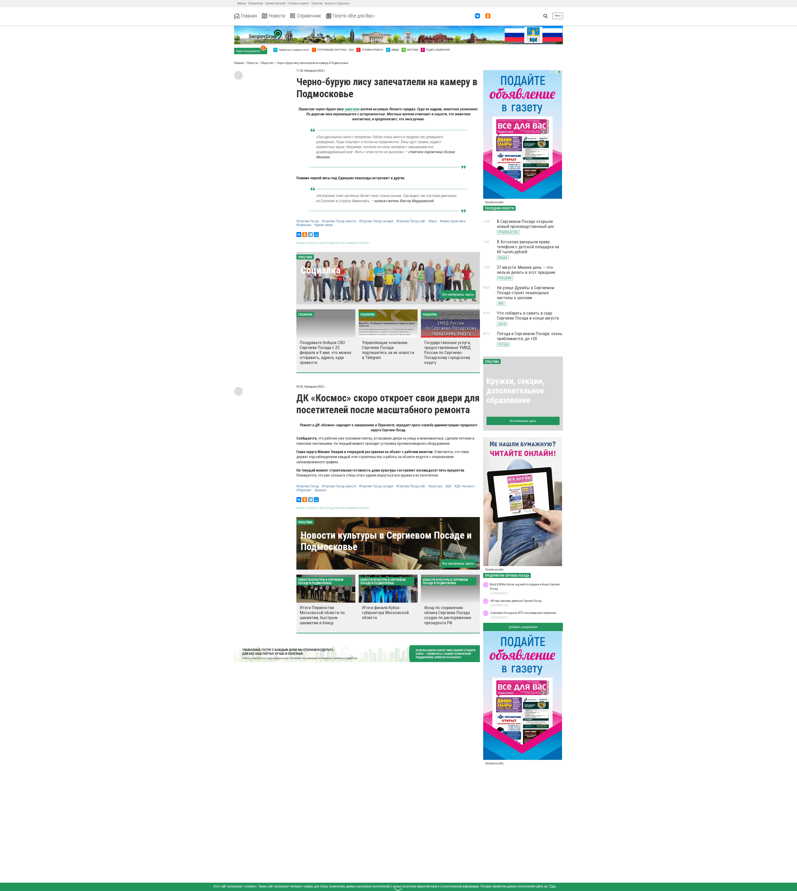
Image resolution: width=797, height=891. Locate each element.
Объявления (255, 3)
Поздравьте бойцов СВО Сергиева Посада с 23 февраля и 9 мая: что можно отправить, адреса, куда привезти (325, 352)
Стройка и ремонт (298, 3)
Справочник (309, 16)
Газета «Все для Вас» (354, 16)
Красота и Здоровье (337, 3)
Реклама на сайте (494, 202)
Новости (277, 16)
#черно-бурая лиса (452, 221)
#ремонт (320, 490)
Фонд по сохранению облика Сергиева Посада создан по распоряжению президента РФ (447, 615)
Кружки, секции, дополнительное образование (515, 390)
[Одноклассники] (304, 234)
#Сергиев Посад (307, 221)
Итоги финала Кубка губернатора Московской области (385, 612)
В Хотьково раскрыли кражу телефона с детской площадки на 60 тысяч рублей (528, 246)
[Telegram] (310, 234)
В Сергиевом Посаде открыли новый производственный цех (525, 224)
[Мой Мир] (316, 234)
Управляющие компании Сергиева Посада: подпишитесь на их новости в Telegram (388, 350)
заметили (351, 109)
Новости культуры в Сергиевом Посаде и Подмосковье (386, 541)
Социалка (321, 270)
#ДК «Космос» (465, 486)
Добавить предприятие (523, 627)
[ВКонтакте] (298, 234)
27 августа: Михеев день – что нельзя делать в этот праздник (526, 270)
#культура (435, 486)
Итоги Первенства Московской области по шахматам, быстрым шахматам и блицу (322, 615)
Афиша (241, 3)
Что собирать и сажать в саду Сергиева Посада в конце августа (528, 316)
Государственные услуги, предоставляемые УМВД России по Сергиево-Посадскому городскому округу (447, 352)
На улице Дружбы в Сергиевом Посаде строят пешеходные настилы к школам (525, 292)
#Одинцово (303, 225)
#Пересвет (304, 490)
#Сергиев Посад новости (339, 221)
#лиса (433, 221)
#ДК (448, 486)
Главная (249, 16)
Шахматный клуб (275, 3)
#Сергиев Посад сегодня (376, 221)
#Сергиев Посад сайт (410, 221)
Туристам (317, 3)
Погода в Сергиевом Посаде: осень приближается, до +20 (529, 336)
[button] (553, 72)
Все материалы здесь (458, 294)
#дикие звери (323, 225)
